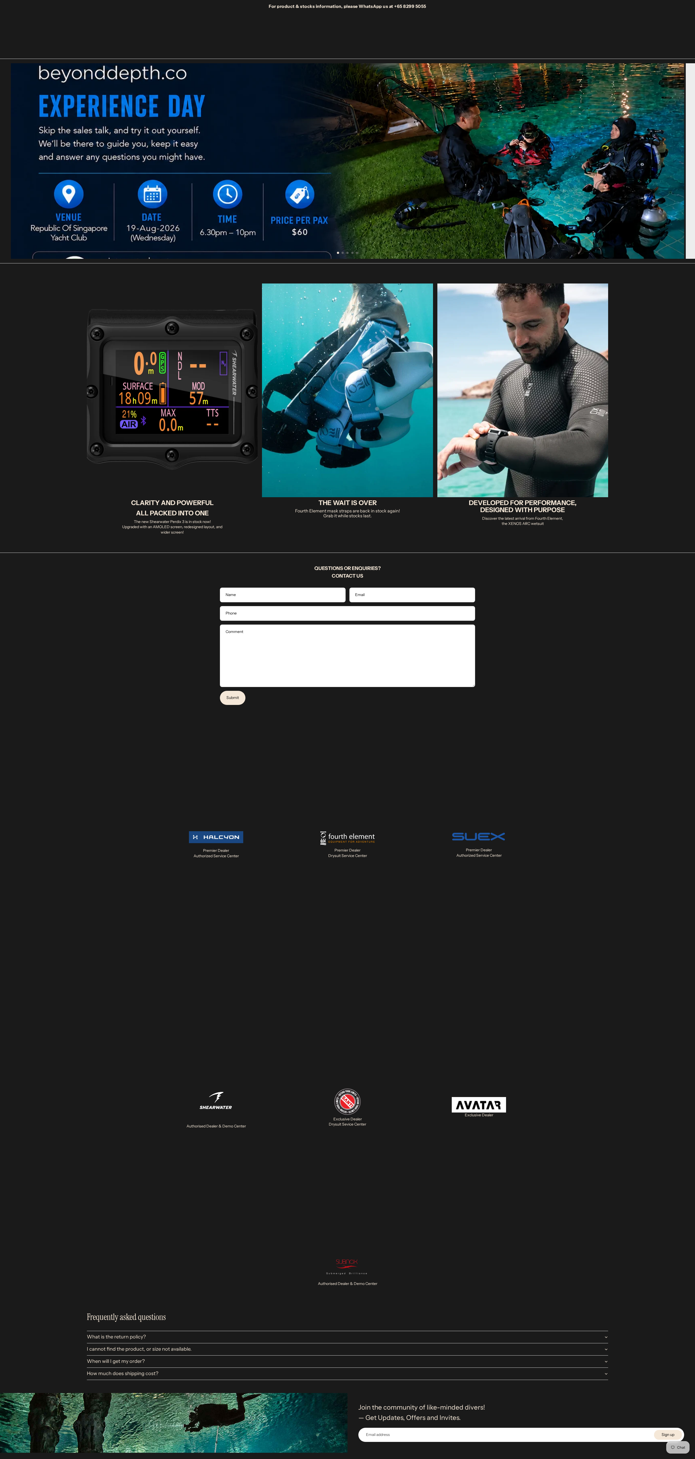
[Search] (579, 33)
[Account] (590, 33)
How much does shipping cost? (122, 1373)
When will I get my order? (116, 1361)
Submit (232, 697)
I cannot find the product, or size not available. (139, 1349)
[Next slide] (687, 161)
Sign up (668, 1434)
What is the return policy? (116, 1337)
